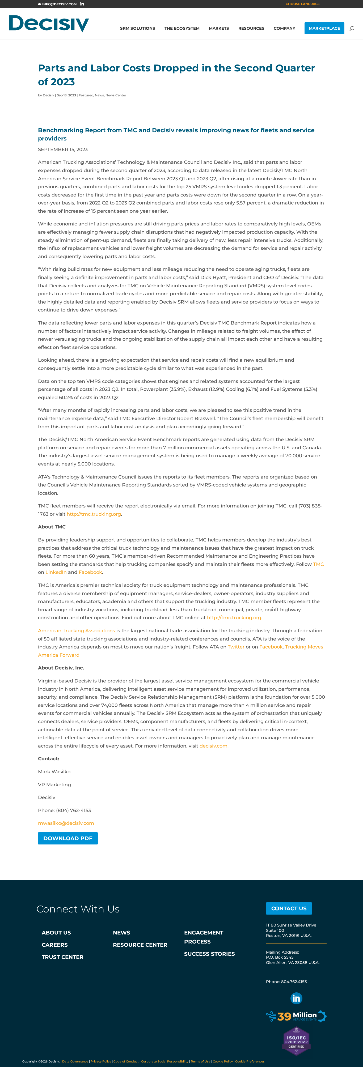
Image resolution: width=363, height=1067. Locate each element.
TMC (318, 564)
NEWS (121, 932)
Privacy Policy (101, 1061)
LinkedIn (56, 572)
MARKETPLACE (324, 28)
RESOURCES (251, 29)
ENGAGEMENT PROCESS (203, 937)
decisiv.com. (214, 746)
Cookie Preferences (250, 1061)
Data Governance (75, 1061)
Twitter (236, 647)
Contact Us (289, 908)
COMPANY (284, 29)
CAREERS (55, 945)
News (99, 95)
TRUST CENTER (62, 957)
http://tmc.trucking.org (94, 514)
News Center (115, 95)
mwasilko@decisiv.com (66, 823)
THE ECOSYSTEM (182, 29)
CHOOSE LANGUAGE (303, 4)
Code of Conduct (126, 1061)
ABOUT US (56, 932)
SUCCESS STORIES (209, 954)
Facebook (90, 572)
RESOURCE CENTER (140, 945)
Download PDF (67, 838)
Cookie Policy (223, 1061)
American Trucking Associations (76, 631)
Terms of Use (200, 1061)
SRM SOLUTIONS (137, 29)
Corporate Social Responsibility (164, 1061)
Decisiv (48, 95)
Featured (86, 95)
